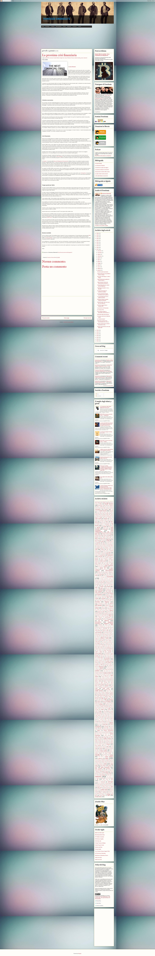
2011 (97, 339)
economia (51, 57)
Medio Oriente (106, 688)
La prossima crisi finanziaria (102, 307)
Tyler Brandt (108, 778)
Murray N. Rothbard (107, 701)
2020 (97, 243)
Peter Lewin (107, 720)
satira (96, 748)
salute (107, 746)
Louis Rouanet (109, 672)
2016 (97, 330)
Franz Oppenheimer (108, 592)
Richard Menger (106, 732)
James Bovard (98, 630)
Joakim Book (97, 641)
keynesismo (107, 659)
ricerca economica (108, 730)
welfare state (104, 789)
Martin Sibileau (101, 684)
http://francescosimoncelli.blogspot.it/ (65, 252)
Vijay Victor (111, 784)
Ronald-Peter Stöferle (109, 742)
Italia (112, 624)
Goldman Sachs (108, 605)
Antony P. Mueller (98, 517)
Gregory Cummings (108, 609)
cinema (102, 549)
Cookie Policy (98, 903)
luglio (99, 259)
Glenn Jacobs (105, 604)
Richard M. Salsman (98, 732)
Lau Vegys (97, 663)
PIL (98, 725)
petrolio (111, 722)
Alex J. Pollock (100, 506)
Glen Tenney (99, 604)
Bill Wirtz (108, 525)
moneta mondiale (49, 237)
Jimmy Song (101, 640)
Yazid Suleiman (101, 794)
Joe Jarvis (104, 641)
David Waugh (100, 566)
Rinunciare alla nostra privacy (103, 314)
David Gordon (98, 563)
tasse (96, 767)
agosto (99, 257)
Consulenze (75, 26)
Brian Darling (102, 537)
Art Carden (101, 519)
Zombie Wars (98, 796)
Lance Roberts (108, 662)
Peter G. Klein (100, 720)
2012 (97, 337)
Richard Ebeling (108, 731)
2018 (97, 247)
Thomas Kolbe (105, 771)
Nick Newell (97, 706)
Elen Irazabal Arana (104, 581)
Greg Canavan (110, 608)
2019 (97, 245)
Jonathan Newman (98, 649)
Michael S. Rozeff (108, 697)
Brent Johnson (106, 536)
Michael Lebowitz (109, 693)
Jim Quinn (108, 639)
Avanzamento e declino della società (102, 171)
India (99, 620)
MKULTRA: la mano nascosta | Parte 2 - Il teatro (106, 441)
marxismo (107, 685)
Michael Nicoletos (110, 695)
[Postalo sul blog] (43, 59)
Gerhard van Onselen (108, 600)
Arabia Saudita (98, 518)
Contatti (79, 26)
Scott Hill (111, 748)
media (96, 688)
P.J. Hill (105, 711)
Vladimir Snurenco (105, 786)
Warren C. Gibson (101, 788)
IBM (100, 619)
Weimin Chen (97, 789)
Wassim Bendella (109, 788)
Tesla (104, 769)
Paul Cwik (105, 715)
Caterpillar (98, 542)
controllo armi (102, 555)
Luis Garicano (97, 674)
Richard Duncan (100, 731)
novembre (100, 252)
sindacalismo (97, 755)
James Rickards (68, 57)
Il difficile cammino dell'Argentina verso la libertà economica (106, 450)
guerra (111, 610)
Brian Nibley (109, 537)
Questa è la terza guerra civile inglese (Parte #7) (106, 458)
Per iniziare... (47, 26)
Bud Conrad (103, 539)
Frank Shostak (98, 592)
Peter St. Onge (101, 721)
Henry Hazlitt (108, 616)
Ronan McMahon (99, 743)
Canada (107, 540)
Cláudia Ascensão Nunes (103, 550)
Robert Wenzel (98, 739)
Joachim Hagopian (108, 640)
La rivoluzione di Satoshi (100, 165)
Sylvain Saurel (103, 766)
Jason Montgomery (98, 634)
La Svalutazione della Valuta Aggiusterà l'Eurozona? (105, 407)
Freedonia (99, 594)
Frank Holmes (108, 591)
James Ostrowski (109, 631)
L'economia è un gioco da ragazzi (101, 167)
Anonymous (97, 360)
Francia (101, 590)
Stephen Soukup (104, 761)
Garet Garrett (106, 595)
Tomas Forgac (109, 775)
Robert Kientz (110, 737)
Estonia (111, 584)
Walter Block (99, 787)
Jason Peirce (111, 634)
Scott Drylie (107, 748)
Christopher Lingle (99, 547)
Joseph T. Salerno (99, 651)
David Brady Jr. (102, 562)
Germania (97, 601)
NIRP (109, 708)
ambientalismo (98, 509)
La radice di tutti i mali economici (101, 173)
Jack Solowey (108, 627)
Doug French (106, 573)
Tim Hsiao (97, 774)
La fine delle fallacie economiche (101, 175)
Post (98, 393)
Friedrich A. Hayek (109, 594)
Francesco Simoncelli (106, 193)
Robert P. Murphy (107, 738)
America (106, 509)
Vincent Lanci (98, 785)
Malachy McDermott (105, 676)
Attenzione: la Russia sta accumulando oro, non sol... (103, 321)
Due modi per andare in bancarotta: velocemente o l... (103, 312)
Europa (108, 586)
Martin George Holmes (105, 683)
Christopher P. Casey (108, 547)
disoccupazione (109, 570)
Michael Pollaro (108, 696)
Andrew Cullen (101, 513)
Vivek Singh (110, 785)
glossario (110, 604)
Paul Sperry (108, 716)
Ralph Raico (106, 728)
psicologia (106, 726)
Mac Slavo (101, 675)
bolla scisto (97, 534)
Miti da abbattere (58, 26)
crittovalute (100, 556)
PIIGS (111, 724)
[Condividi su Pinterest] (47, 59)
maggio (99, 263)
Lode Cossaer (106, 670)
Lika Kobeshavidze (109, 668)
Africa (101, 504)
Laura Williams (102, 663)
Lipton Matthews (99, 669)
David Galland (109, 562)
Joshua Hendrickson (108, 652)
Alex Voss (106, 506)
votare (111, 786)
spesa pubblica (109, 756)
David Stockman (109, 565)
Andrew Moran (98, 514)
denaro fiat (103, 568)
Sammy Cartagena (103, 747)
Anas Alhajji (99, 512)
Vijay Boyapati (109, 783)
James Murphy (101, 631)
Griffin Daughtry (105, 610)
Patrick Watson (107, 714)
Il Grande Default (98, 163)
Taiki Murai (109, 766)
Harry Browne (97, 615)
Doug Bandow (99, 573)
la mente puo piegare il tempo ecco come (103, 366)
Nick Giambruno (103, 705)
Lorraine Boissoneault (102, 672)
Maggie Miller (106, 675)
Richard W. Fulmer (103, 734)
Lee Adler (105, 665)
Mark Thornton (104, 682)
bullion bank (108, 539)
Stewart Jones (110, 762)
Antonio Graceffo (99, 516)
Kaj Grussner (107, 654)
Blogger (79, 953)
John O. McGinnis (106, 643)
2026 (97, 233)
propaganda (98, 726)
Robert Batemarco (108, 735)
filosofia (101, 589)
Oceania (109, 709)
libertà (101, 668)
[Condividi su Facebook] (46, 59)
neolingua (101, 704)
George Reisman (109, 599)
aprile (99, 264)
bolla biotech (105, 529)
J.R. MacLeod (102, 627)
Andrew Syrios (106, 514)
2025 (97, 235)
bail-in (107, 521)
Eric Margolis (108, 583)
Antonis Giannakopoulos (107, 516)
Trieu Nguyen (109, 776)
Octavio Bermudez (98, 710)
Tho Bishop (110, 769)
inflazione (106, 620)
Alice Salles (98, 508)
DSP (48, 57)
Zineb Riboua (102, 795)
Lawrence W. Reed (108, 664)
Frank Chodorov (108, 590)
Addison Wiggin (106, 502)
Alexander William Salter (104, 507)
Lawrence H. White (99, 664)
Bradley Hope (105, 534)
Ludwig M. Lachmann (98, 673)
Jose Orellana (99, 650)
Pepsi (106, 718)
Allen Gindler (109, 508)
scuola (105, 749)
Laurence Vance (109, 663)
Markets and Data (98, 847)
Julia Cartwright (106, 653)
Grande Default (56, 57)
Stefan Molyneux (98, 759)
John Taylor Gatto (98, 646)
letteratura (101, 666)
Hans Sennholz (98, 614)
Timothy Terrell (109, 774)
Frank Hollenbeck (98, 591)
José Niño (111, 649)
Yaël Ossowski (107, 793)
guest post (109, 611)
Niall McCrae (107, 704)
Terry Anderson (98, 769)
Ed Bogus (101, 578)
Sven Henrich (103, 765)
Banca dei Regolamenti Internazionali (61, 161)
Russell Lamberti (102, 744)
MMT (105, 699)
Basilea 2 (45, 161)
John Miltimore (98, 643)
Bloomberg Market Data (100, 834)
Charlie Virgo (109, 542)
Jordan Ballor (105, 649)
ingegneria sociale (108, 623)
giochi (106, 603)
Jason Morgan (105, 634)
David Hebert (106, 563)
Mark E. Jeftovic (98, 681)
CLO (100, 551)
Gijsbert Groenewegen (99, 603)
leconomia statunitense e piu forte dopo (103, 371)
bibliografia (107, 524)
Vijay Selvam (105, 784)
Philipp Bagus (105, 724)
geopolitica (104, 598)
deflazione (106, 566)
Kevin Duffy (101, 659)
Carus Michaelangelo (109, 541)
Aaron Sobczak (98, 502)
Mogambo (111, 699)
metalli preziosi (99, 690)
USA (112, 779)
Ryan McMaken (98, 745)
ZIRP (108, 795)
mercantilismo (98, 689)
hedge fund (62, 57)
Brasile (109, 535)
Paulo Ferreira (107, 717)
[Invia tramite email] (42, 59)
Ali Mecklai (111, 507)
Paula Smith (101, 717)
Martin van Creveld (99, 685)
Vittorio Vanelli (104, 785)
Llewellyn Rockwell (107, 669)
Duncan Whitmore (106, 575)
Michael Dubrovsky (105, 692)
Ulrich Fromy (105, 779)
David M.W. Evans (100, 565)
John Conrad (103, 642)
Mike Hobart (101, 699)
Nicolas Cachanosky (105, 706)
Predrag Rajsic (104, 725)
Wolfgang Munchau (99, 793)
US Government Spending (100, 853)
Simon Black (110, 754)
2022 (97, 240)
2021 (97, 242)
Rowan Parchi (106, 743)
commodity (108, 552)
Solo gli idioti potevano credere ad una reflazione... (103, 286)
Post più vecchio (87, 318)
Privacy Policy (98, 900)
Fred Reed (104, 593)
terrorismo (108, 768)
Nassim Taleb (106, 703)
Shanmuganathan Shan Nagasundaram (105, 752)
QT (100, 728)
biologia (104, 526)
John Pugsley (108, 644)
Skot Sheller (105, 755)
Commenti (99, 395)
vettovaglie (110, 781)
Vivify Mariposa (97, 786)
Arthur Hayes (107, 519)
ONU (100, 711)
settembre (100, 256)
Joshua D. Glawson (98, 652)
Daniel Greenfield (104, 558)
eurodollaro (101, 586)
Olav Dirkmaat (106, 710)
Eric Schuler (101, 584)
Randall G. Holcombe (102, 729)
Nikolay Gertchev (98, 708)
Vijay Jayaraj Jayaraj (98, 784)
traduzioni (85, 57)
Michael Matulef (99, 694)
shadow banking (77, 57)
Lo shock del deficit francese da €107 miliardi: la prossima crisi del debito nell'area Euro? (106, 424)
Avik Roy (101, 521)
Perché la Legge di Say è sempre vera (102, 306)
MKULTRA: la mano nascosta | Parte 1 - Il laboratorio (106, 415)
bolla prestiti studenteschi (106, 532)
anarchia (111, 510)
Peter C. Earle (107, 719)
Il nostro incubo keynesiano (102, 271)
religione (98, 730)
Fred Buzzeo (97, 593)
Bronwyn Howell (110, 538)
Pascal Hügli (110, 711)
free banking (110, 593)
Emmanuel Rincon (109, 582)
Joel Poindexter (97, 642)
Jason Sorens (98, 635)
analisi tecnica (102, 510)
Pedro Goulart (100, 718)
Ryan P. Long (106, 745)
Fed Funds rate (98, 840)
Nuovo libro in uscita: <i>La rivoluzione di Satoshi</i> (102, 55)
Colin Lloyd (110, 551)
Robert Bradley (105, 736)
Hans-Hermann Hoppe (107, 614)
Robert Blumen (98, 736)
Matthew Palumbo (103, 687)
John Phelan (101, 644)
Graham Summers (104, 606)
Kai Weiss (101, 654)
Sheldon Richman (98, 753)
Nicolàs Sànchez (101, 707)
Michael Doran (97, 692)
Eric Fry (102, 583)
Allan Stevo (104, 508)
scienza (100, 748)
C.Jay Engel (103, 540)
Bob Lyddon (106, 527)
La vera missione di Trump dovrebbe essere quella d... (103, 294)
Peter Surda (108, 721)
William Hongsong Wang (104, 791)
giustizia (111, 603)
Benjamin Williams (100, 524)
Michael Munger (102, 695)
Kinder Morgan (106, 660)
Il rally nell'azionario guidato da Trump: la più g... (103, 280)
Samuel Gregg (109, 747)
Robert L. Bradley (99, 738)
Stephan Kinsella (105, 759)
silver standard (104, 754)
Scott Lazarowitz (99, 749)
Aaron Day (97, 501)
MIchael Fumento (102, 693)
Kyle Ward (102, 662)
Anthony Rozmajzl (110, 515)
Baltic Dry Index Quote (99, 832)
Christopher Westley (99, 548)
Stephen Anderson (102, 760)
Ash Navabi (110, 520)
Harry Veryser (104, 615)
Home (43, 26)
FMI (89, 235)
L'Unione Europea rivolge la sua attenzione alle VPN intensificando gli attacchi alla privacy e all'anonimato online (106, 487)
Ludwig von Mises (107, 673)
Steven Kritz (105, 762)
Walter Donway (106, 787)
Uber (112, 778)
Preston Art (110, 725)
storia (105, 764)
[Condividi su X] (45, 59)
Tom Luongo (102, 775)
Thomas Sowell (101, 773)
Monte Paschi (98, 701)
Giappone (107, 601)
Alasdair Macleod (108, 504)
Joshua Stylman (98, 653)
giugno (99, 261)
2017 (97, 249)
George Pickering (102, 599)
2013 (97, 335)
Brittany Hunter (103, 538)
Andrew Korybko (109, 513)
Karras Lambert (107, 656)
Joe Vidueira (109, 641)
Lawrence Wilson (98, 665)
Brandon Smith (103, 535)
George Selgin (99, 600)
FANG (96, 587)
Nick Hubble (110, 705)
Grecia (103, 608)
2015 (97, 332)
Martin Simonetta (109, 684)
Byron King (97, 540)
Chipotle (96, 543)
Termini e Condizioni (99, 905)
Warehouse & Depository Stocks (101, 855)
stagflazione (100, 758)
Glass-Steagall (59, 156)
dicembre (99, 250)
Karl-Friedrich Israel (99, 656)
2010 (97, 340)
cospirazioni (110, 555)
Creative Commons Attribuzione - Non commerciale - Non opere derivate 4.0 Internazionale (102, 897)
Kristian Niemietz (101, 661)
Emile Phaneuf (101, 582)
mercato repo (107, 689)
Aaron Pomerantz (103, 501)
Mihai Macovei (104, 698)
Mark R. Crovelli (107, 681)
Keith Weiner (100, 657)
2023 (97, 238)
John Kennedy (109, 642)
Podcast (64, 26)
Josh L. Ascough (108, 651)
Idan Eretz (104, 619)
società (111, 755)
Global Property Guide (99, 845)
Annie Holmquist (102, 515)
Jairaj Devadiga (102, 629)
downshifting (101, 574)
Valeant (100, 780)
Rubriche (52, 26)
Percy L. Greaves (100, 719)
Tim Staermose (102, 774)
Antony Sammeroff (108, 517)
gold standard (98, 605)
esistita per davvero (99, 98)
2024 (97, 236)
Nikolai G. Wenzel (109, 707)
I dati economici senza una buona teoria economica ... (103, 283)
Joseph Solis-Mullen (107, 650)
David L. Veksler (110, 564)
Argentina (105, 518)
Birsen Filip (111, 526)
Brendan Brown (98, 536)
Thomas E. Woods (98, 770)
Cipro (108, 549)
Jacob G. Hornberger (103, 628)
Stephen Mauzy (97, 761)
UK (97, 779)
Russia (72, 57)
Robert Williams (106, 739)
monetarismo (107, 700)
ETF (98, 585)
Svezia (109, 765)
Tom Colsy (97, 775)
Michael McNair (105, 694)
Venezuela (103, 781)
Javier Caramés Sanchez (107, 635)
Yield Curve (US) (98, 859)
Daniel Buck (102, 557)
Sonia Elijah (100, 756)
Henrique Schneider (101, 616)
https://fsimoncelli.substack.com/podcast (103, 155)
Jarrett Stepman (102, 633)
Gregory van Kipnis (98, 610)
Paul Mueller (102, 716)
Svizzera (97, 766)
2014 (97, 333)
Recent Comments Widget (109, 385)
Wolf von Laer (110, 792)
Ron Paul (101, 742)
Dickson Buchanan (104, 569)
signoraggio (97, 754)
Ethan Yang (103, 585)
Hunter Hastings (106, 618)
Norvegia (97, 709)
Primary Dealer (98, 849)
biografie (100, 526)
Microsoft (97, 698)
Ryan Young (102, 746)
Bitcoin (98, 527)
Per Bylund (111, 718)
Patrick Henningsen (99, 714)
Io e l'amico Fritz (100, 309)
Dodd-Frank (49, 217)
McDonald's (110, 687)
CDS (104, 542)
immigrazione (110, 619)
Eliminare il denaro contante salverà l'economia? (102, 300)
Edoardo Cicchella (108, 578)
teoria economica (105, 767)
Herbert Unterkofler (98, 617)
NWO (102, 709)
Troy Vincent (97, 778)
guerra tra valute (101, 611)
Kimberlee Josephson (99, 660)
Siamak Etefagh (108, 753)
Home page (66, 318)
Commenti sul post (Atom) (69, 322)
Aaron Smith (110, 501)
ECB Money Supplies (99, 838)
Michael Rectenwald (99, 697)
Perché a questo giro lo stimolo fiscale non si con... (103, 324)
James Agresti (109, 629)
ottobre (99, 254)
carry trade (101, 541)
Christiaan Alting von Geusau (101, 546)
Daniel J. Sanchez (104, 559)
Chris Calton (102, 543)
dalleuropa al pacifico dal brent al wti (103, 377)
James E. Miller (105, 630)
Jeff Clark (103, 636)
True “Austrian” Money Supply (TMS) (102, 851)
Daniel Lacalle (103, 560)
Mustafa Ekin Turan (98, 703)
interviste (100, 624)
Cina (96, 549)
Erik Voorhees (106, 584)
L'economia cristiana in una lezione (102, 169)
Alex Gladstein (110, 505)
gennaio (99, 270)
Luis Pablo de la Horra (105, 674)
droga (96, 575)
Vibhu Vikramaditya (101, 783)
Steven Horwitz (98, 762)
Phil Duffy (99, 724)
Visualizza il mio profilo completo (101, 225)
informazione (98, 622)
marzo (99, 266)
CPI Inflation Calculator (99, 836)
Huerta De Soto (98, 618)
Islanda (106, 624)
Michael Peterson (100, 696)
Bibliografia (69, 26)
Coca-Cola (105, 551)
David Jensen (102, 564)
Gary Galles (101, 597)
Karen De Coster (103, 655)
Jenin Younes (102, 639)
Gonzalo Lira (97, 606)
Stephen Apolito (109, 760)
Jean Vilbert (97, 636)
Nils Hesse (105, 708)
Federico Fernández (104, 587)
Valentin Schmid (106, 780)
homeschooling (107, 617)
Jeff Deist (108, 636)
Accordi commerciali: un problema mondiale (102, 291)
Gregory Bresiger (100, 609)
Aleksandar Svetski (101, 505)
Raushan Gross (110, 729)
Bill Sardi (103, 525)
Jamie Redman (106, 632)
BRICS (96, 538)
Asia (46, 57)
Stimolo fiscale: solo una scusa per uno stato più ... (103, 303)
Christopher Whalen (108, 548)
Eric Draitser (97, 583)
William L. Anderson (102, 792)
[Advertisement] (77, 37)
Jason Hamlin (109, 633)
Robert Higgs (104, 737)
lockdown (97, 670)
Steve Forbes (111, 761)
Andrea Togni (105, 512)
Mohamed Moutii (100, 700)
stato (82, 57)
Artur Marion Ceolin (103, 520)
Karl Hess (110, 655)
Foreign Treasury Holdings (100, 843)
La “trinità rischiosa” (101, 319)
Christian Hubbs (110, 546)
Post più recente (45, 318)
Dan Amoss (107, 556)
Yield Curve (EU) (98, 857)
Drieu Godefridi (109, 574)
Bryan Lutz (98, 539)
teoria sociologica (98, 768)
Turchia (102, 778)
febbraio (99, 268)
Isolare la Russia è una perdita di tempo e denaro (103, 274)
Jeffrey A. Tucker (104, 638)
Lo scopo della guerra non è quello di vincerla (102, 297)
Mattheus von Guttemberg (103, 686)
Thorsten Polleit (108, 773)
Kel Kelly (107, 657)
